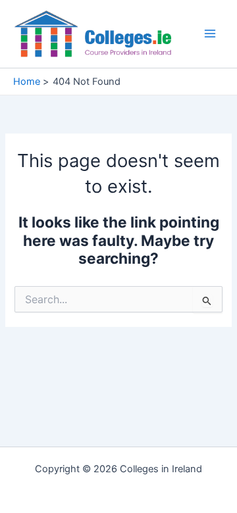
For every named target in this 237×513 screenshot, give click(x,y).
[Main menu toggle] (210, 33)
